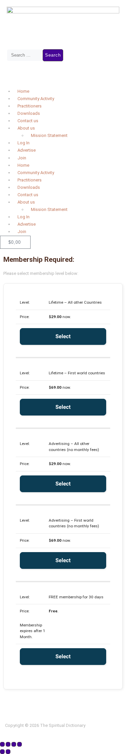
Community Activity (35, 98)
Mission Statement (49, 135)
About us (26, 128)
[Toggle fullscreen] (8, 744)
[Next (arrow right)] (8, 751)
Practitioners (29, 105)
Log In (23, 142)
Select (63, 336)
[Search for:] (25, 55)
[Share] (13, 744)
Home (23, 91)
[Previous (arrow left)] (2, 751)
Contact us (27, 120)
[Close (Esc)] (19, 744)
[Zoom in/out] (2, 744)
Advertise (26, 150)
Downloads (28, 113)
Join (21, 157)
